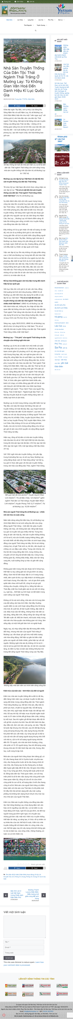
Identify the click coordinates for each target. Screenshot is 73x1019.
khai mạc (57, 320)
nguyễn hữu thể (58, 338)
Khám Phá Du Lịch (62, 157)
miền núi (62, 335)
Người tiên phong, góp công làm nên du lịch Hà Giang (64, 200)
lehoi (67, 323)
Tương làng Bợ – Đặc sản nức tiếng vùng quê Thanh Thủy (64, 182)
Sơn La (60, 20)
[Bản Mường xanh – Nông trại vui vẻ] (58, 107)
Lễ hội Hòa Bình (59, 329)
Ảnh (7, 874)
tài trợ (56, 357)
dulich (56, 302)
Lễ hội (36, 874)
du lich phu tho (60, 305)
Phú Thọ (50, 20)
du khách (65, 299)
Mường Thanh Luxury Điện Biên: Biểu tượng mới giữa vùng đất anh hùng (32, 894)
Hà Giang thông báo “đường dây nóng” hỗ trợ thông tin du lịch (64, 220)
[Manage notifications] (3, 1015)
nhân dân (57, 341)
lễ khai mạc (62, 332)
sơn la (65, 348)
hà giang (58, 317)
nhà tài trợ (64, 338)
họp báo (65, 317)
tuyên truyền (64, 354)
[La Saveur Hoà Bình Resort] (58, 122)
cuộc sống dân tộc (59, 293)
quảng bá (65, 344)
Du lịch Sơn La (59, 311)
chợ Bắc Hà (60, 290)
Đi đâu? (16, 874)
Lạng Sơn (31, 20)
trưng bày (57, 354)
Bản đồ (11, 874)
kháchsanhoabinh (60, 323)
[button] (36, 30)
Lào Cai (40, 20)
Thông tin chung (19, 877)
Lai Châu (20, 20)
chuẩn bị (67, 287)
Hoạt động (30, 874)
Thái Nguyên (28, 25)
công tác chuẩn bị (59, 296)
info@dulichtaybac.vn (31, 1011)
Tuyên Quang (41, 25)
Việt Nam (57, 360)
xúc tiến (57, 363)
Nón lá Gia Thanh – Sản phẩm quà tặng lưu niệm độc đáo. (63, 241)
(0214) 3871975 (48, 1011)
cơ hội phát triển (58, 299)
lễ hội (64, 326)
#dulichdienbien (59, 287)
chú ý (56, 290)
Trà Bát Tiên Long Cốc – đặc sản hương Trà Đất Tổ (64, 258)
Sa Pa (58, 347)
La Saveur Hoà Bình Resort (65, 123)
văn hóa (64, 360)
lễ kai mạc (57, 332)
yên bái (64, 363)
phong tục (64, 341)
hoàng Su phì (58, 314)
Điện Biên (9, 20)
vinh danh (65, 357)
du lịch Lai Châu (61, 308)
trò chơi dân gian (59, 351)
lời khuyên (57, 335)
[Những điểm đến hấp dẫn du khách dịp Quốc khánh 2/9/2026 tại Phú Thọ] (58, 48)
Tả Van (60, 357)
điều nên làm (57, 369)
